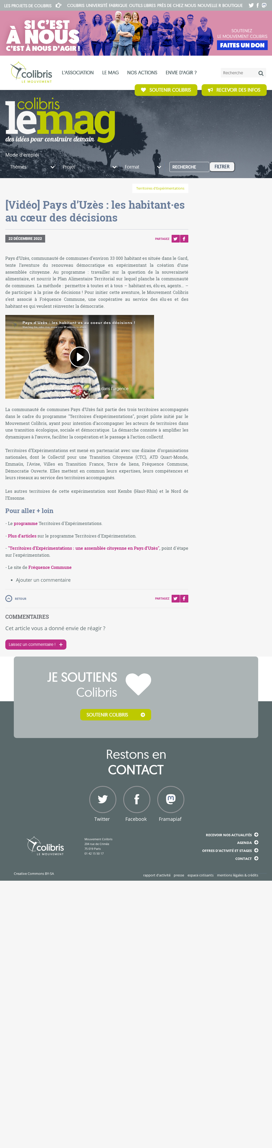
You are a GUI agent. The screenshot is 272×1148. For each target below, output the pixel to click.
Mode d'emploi (22, 154)
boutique (232, 5)
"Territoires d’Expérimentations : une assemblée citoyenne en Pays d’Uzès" (83, 548)
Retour (20, 599)
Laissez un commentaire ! (32, 644)
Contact (243, 858)
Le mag (110, 72)
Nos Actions (142, 72)
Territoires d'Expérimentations (160, 188)
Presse (179, 875)
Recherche (184, 167)
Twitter (176, 239)
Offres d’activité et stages (227, 850)
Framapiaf (170, 819)
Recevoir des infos (238, 90)
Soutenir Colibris (170, 90)
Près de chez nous (176, 5)
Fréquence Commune (50, 567)
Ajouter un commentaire (43, 580)
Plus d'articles (22, 536)
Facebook (184, 239)
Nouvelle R (209, 5)
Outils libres (142, 5)
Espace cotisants (201, 875)
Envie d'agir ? (181, 72)
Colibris (28, 5)
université (97, 5)
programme (26, 523)
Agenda (244, 842)
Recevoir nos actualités (229, 835)
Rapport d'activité (157, 875)
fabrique (118, 5)
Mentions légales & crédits (237, 875)
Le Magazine (60, 120)
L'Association (78, 72)
